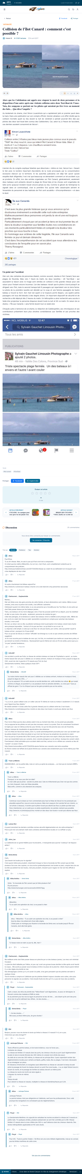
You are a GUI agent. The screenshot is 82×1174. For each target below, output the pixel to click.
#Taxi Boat (17, 471)
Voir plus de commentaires (41, 1155)
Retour (8, 18)
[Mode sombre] (73, 9)
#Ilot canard (7, 471)
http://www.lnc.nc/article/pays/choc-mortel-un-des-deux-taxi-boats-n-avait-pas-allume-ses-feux (39, 709)
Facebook (18, 481)
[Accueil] (37, 9)
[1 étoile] (32, 493)
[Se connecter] (77, 9)
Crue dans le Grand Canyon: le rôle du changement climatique (32, 1172)
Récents (13, 550)
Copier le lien (33, 481)
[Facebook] (76, 3)
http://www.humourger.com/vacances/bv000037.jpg (26, 888)
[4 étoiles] (45, 493)
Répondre (22, 574)
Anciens (36, 550)
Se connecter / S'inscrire (41, 540)
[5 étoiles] (49, 493)
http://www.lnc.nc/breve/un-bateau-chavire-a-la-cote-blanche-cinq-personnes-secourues (36, 587)
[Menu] (4, 9)
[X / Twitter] (78, 3)
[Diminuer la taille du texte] (61, 93)
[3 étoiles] (41, 493)
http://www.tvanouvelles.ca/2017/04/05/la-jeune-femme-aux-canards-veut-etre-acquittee (36, 746)
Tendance (22, 550)
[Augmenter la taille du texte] (77, 93)
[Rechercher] (69, 9)
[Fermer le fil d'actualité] (80, 1171)
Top (29, 550)
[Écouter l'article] (7, 93)
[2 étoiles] (37, 493)
